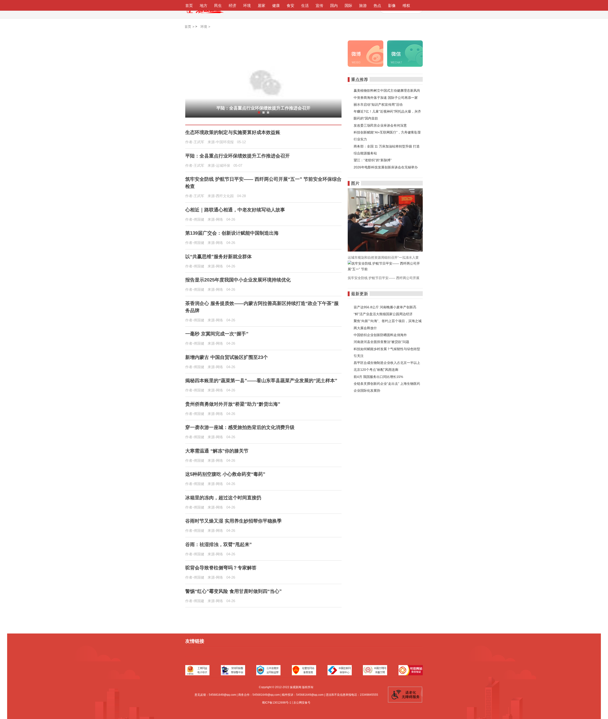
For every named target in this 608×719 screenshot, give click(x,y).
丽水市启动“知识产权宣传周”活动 (378, 104)
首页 (189, 6)
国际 (348, 6)
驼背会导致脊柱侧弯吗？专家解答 (220, 567)
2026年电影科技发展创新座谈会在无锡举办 (386, 167)
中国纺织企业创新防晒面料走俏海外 (380, 335)
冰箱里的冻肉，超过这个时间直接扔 (223, 497)
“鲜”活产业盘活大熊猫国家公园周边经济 (383, 314)
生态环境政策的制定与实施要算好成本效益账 (232, 132)
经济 (232, 6)
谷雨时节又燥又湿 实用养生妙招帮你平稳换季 (233, 521)
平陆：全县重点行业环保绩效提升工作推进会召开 (237, 155)
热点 (377, 6)
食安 (290, 6)
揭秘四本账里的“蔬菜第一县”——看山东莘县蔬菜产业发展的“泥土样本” (261, 380)
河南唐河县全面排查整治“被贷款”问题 (381, 342)
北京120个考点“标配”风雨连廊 (376, 370)
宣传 (319, 6)
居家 (261, 6)
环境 (247, 6)
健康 (276, 6)
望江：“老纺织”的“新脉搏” (373, 160)
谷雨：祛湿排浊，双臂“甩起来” (218, 544)
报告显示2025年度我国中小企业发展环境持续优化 (238, 279)
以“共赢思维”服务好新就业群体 (218, 256)
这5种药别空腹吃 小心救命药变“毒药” (225, 474)
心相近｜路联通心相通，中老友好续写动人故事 (235, 209)
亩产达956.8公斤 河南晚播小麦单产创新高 (385, 307)
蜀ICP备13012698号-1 (276, 702)
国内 (334, 6)
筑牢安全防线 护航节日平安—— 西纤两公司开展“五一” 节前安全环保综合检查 (263, 182)
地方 (203, 6)
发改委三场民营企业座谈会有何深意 (380, 125)
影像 (392, 6)
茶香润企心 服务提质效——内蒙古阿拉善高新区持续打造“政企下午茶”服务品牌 (262, 307)
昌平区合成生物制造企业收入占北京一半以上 (387, 363)
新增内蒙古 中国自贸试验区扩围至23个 (226, 357)
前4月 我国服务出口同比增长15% (378, 377)
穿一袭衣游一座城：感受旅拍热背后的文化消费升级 (239, 427)
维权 (406, 6)
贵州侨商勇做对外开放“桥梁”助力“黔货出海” (232, 404)
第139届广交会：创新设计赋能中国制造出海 (232, 233)
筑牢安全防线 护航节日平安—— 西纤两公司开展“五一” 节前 (263, 108)
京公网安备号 (301, 702)
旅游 (363, 6)
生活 (305, 6)
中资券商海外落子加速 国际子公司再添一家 (386, 98)
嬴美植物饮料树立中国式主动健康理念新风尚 (387, 91)
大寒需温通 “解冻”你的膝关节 (216, 450)
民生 (218, 6)
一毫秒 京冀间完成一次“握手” (216, 333)
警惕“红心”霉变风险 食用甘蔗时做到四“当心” (233, 591)
